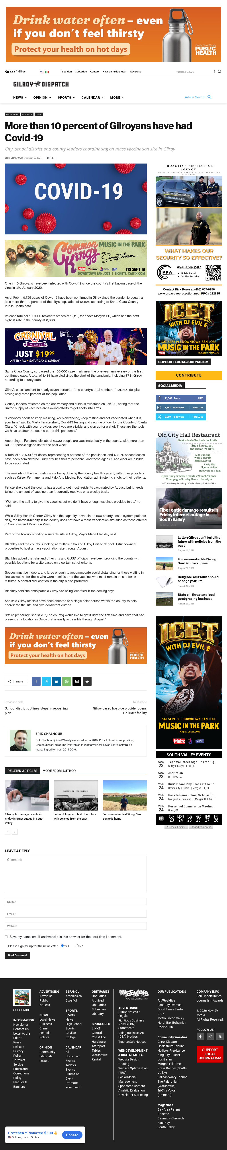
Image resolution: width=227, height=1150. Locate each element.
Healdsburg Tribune (171, 1046)
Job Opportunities (209, 996)
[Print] (87, 681)
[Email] (76, 681)
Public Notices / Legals (129, 1013)
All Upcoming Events (73, 1056)
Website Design (128, 1059)
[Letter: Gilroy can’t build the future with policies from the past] (76, 795)
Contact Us (21, 1029)
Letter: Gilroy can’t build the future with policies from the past (199, 541)
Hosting (123, 1064)
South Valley (166, 1127)
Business (45, 1024)
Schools (44, 1033)
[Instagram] (219, 71)
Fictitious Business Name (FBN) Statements (131, 1024)
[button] (199, 97)
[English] (42, 72)
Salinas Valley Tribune (172, 1077)
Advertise (45, 996)
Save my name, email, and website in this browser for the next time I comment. (66, 937)
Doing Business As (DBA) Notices (131, 1034)
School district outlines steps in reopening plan (36, 710)
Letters (44, 1060)
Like (200, 398)
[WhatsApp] (66, 681)
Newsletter (20, 1024)
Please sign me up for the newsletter (33, 946)
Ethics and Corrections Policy (21, 1073)
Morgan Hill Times (170, 1064)
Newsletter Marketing (133, 1095)
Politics (44, 1037)
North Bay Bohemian (172, 1022)
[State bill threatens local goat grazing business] (164, 599)
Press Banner (167, 1068)
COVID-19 (27, 114)
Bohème (163, 1114)
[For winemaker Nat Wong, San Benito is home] (125, 795)
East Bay (164, 1123)
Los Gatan (165, 1059)
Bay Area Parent (169, 1109)
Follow (198, 407)
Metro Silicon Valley (171, 1018)
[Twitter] (46, 681)
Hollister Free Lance (171, 1050)
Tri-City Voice (166, 1090)
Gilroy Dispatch (168, 1041)
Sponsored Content (131, 1086)
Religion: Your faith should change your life (198, 579)
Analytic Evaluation (131, 1090)
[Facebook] (214, 71)
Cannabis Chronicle (171, 1118)
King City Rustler (169, 1055)
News (39, 114)
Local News (12, 114)
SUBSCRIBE (21, 1010)
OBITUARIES (101, 991)
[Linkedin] (56, 681)
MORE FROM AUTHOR (59, 771)
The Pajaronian (168, 1081)
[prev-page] (7, 832)
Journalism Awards (210, 1000)
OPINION (45, 1047)
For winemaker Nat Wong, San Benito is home (197, 561)
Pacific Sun (165, 1027)
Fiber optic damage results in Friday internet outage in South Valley (24, 819)
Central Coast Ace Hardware (99, 1037)
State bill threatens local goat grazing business (196, 597)
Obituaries (99, 996)
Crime (43, 1028)
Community (47, 1052)
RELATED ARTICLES (22, 771)
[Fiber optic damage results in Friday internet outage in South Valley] (27, 795)
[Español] (47, 72)
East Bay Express (169, 1005)
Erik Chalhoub (14, 158)
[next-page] (15, 832)
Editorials (45, 1056)
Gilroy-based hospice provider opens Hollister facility (120, 710)
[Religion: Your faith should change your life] (164, 581)
